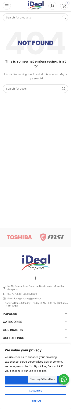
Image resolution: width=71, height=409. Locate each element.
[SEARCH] (64, 17)
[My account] (52, 6)
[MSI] (52, 237)
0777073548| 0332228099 (22, 293)
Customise (35, 390)
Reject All (35, 400)
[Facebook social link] (35, 278)
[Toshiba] (19, 237)
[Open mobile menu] (7, 6)
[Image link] (35, 262)
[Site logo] (35, 5)
